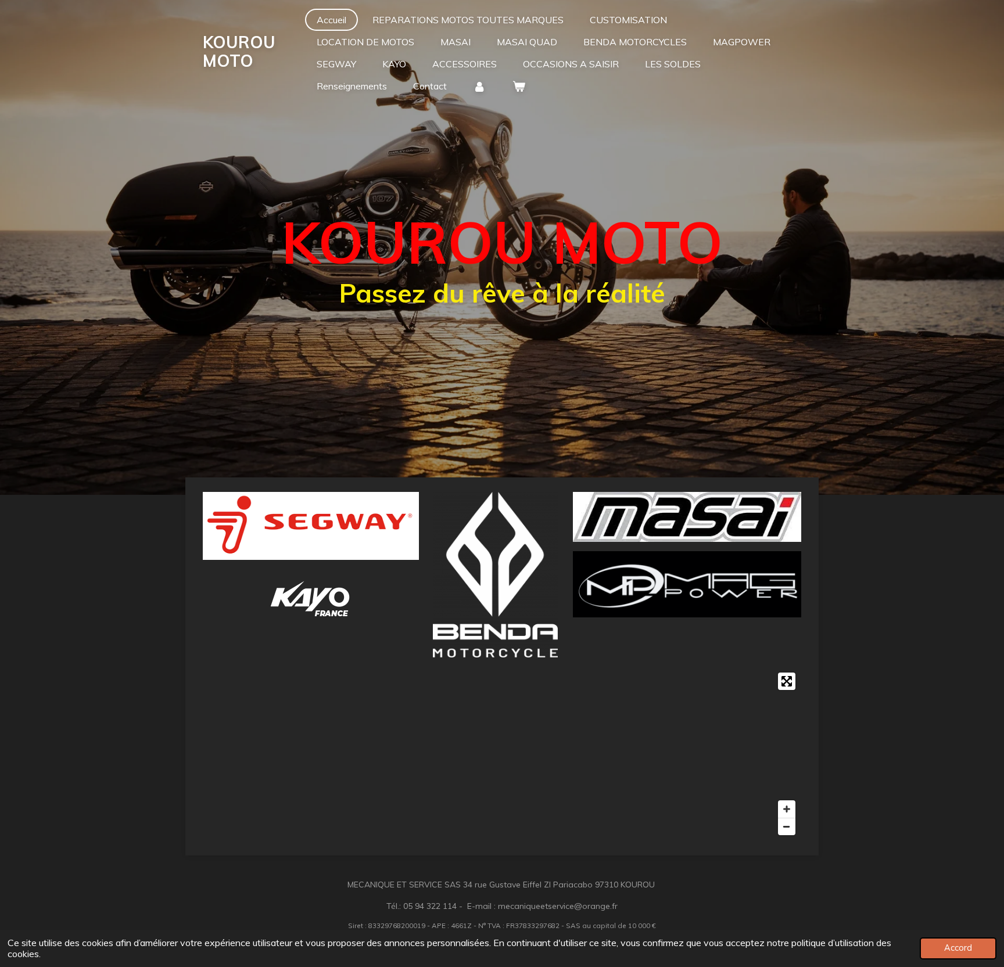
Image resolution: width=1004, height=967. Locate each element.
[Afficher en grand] (311, 526)
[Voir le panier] (518, 86)
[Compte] (479, 86)
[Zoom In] (786, 809)
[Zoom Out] (786, 826)
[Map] (502, 754)
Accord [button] (958, 948)
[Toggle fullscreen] (786, 681)
